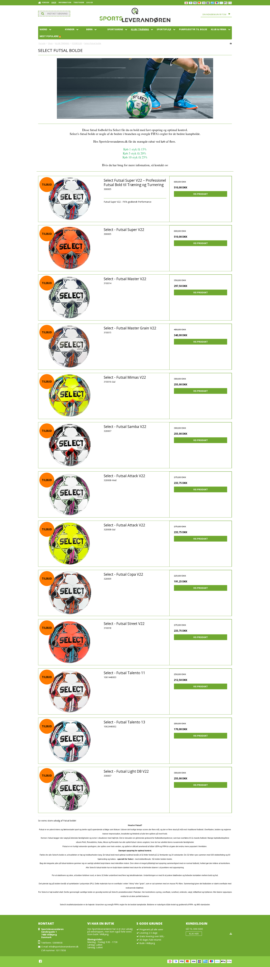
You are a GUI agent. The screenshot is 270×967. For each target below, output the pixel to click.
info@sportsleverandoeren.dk (63, 946)
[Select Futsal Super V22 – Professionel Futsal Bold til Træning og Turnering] (69, 199)
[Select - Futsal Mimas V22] (69, 396)
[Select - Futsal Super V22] (69, 248)
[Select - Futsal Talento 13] (69, 741)
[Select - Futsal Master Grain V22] (69, 347)
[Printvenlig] (231, 43)
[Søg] (54, 13)
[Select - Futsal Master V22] (69, 297)
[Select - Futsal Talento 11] (69, 691)
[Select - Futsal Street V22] (69, 642)
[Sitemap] (231, 933)
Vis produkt (200, 193)
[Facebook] (40, 961)
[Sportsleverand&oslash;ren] (135, 15)
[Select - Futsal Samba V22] (69, 445)
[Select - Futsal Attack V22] (69, 494)
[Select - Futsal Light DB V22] (69, 790)
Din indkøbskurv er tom (214, 14)
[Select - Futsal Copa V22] (69, 593)
